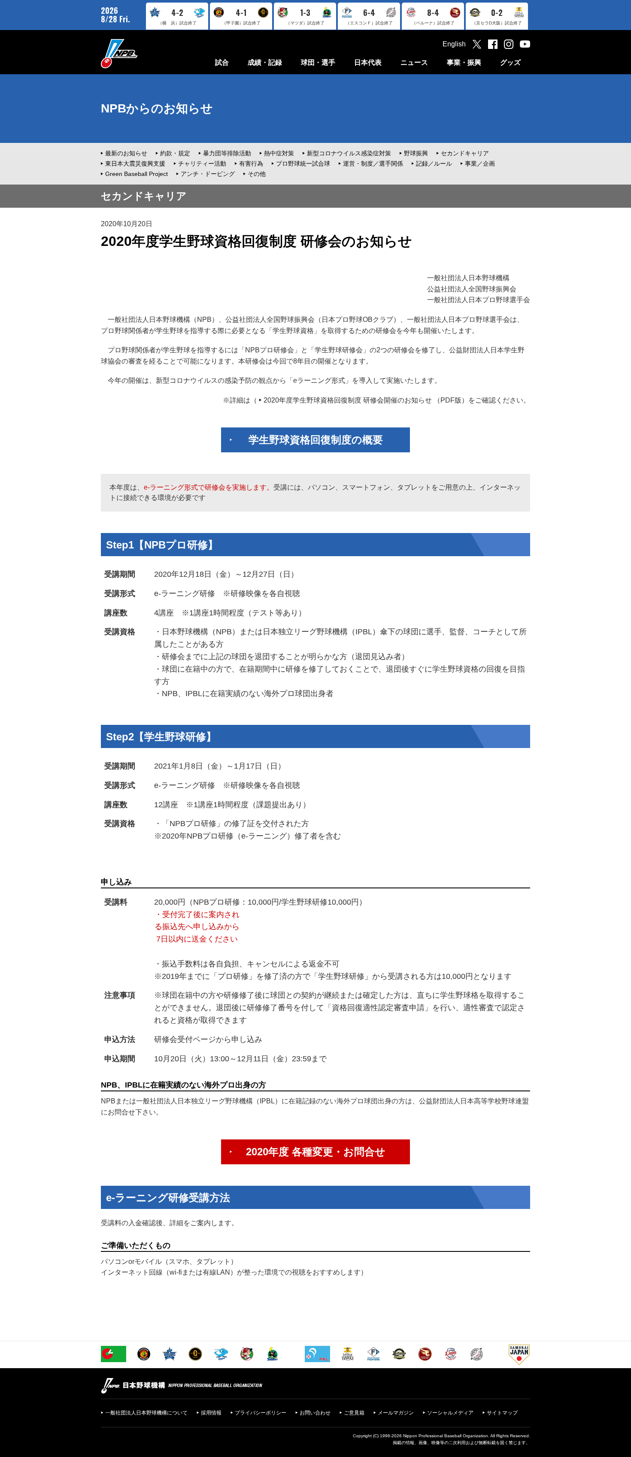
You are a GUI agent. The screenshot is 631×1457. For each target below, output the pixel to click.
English (454, 44)
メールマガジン (396, 1413)
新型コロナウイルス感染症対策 (349, 153)
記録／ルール (434, 163)
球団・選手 (318, 62)
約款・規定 (175, 153)
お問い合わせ (315, 1413)
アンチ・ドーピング (208, 173)
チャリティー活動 (202, 163)
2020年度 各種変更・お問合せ (315, 1151)
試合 (222, 62)
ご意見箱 (354, 1413)
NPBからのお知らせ (157, 108)
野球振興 (416, 153)
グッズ (510, 62)
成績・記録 (265, 62)
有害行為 (251, 163)
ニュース (414, 62)
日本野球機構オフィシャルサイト (141, 53)
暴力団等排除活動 (227, 153)
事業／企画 (480, 163)
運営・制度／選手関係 (373, 163)
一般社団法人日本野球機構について (146, 1413)
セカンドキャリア (465, 153)
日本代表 (368, 62)
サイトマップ (502, 1413)
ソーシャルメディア (450, 1413)
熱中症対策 (279, 153)
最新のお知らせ (126, 153)
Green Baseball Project (136, 173)
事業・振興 (464, 62)
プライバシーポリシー (260, 1413)
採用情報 (211, 1413)
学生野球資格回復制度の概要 (316, 439)
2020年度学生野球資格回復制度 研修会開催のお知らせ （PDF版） (366, 400)
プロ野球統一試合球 (303, 163)
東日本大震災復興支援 (135, 163)
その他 (257, 173)
